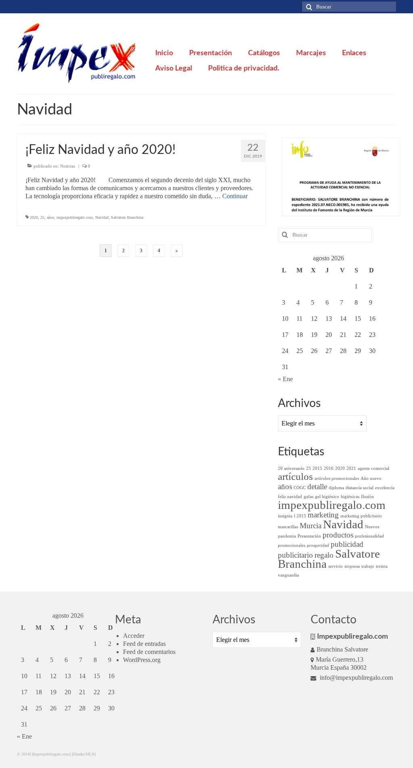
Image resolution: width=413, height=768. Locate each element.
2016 (329, 468)
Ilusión (367, 496)
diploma (336, 488)
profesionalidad (369, 536)
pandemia (287, 536)
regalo (324, 555)
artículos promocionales (337, 478)
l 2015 (300, 516)
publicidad (347, 544)
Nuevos (372, 527)
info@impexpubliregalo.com (355, 677)
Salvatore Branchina (127, 217)
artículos (295, 476)
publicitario (295, 555)
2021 (351, 468)
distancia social (359, 488)
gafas (308, 496)
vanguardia (288, 575)
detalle (317, 486)
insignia (285, 516)
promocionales (291, 545)
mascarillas (288, 527)
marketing (323, 515)
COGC (300, 488)
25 (42, 217)
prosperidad (318, 545)
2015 (317, 468)
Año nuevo (371, 478)
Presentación (309, 536)
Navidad (101, 217)
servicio (335, 566)
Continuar (235, 196)
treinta (382, 566)
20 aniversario (291, 468)
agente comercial (373, 468)
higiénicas (350, 496)
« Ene (285, 379)
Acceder (133, 635)
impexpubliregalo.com (74, 217)
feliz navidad (290, 496)
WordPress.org (142, 659)
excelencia (384, 488)
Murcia (310, 525)
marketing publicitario (361, 516)
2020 (34, 217)
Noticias (67, 166)
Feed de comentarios (149, 651)
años (50, 217)
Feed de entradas (144, 643)
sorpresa (352, 566)
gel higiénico (327, 496)
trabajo (367, 566)
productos (338, 535)
